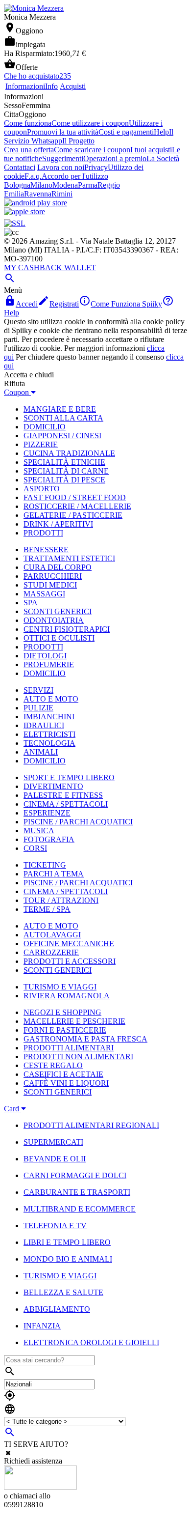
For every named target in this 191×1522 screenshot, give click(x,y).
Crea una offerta (29, 149)
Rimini (61, 194)
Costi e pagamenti (126, 132)
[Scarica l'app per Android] (35, 202)
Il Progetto (78, 141)
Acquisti (73, 86)
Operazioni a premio (114, 158)
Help (161, 132)
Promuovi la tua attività (62, 132)
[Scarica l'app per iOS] (24, 211)
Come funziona (27, 123)
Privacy (96, 167)
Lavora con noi (60, 167)
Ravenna (37, 194)
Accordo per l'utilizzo (75, 176)
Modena (65, 185)
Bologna (17, 185)
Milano (41, 185)
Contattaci (19, 167)
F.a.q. (33, 176)
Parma (87, 185)
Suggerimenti (62, 158)
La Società (162, 158)
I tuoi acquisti (151, 149)
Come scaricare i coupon (92, 149)
